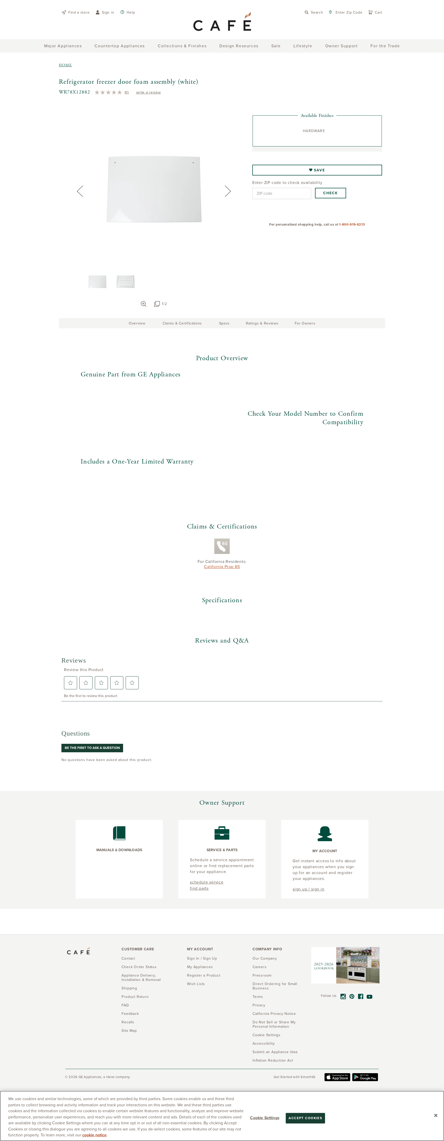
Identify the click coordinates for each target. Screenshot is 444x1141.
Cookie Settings (264, 1117)
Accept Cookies (305, 1118)
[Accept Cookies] (435, 1115)
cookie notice (94, 1135)
